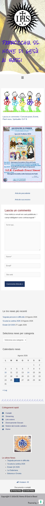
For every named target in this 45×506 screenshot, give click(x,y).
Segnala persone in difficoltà (13, 317)
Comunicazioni (26, 117)
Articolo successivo (22, 200)
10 (5, 372)
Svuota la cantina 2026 (11, 321)
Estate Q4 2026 (9, 325)
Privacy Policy (16, 490)
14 (28, 372)
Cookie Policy (29, 490)
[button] (22, 77)
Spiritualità (17, 119)
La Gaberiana (12, 470)
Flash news (7, 119)
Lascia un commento (11, 117)
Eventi (35, 117)
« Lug (5, 390)
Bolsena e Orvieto (14, 473)
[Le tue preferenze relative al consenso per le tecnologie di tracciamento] (41, 502)
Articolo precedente (22, 193)
